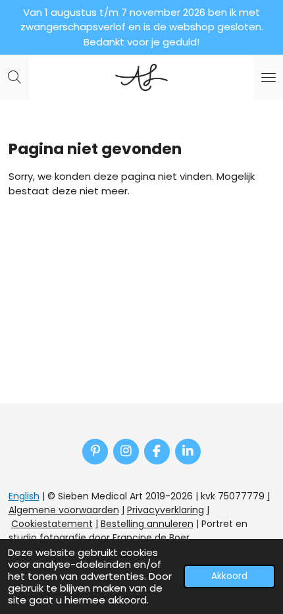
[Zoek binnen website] (14, 78)
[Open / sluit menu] (268, 78)
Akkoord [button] (229, 576)
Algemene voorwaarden (64, 509)
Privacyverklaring (165, 509)
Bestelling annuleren (147, 523)
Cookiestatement (52, 523)
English (24, 496)
